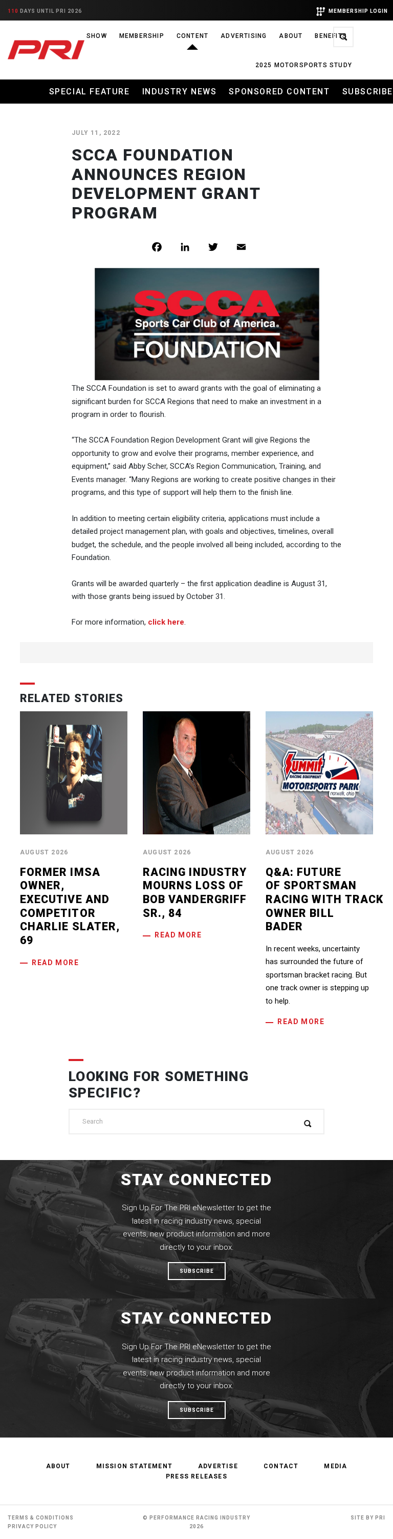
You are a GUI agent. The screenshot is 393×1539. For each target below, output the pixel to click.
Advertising (244, 35)
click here (166, 622)
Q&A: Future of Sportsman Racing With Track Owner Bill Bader (324, 899)
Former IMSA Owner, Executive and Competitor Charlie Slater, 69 (70, 906)
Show (96, 35)
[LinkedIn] (193, 247)
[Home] (46, 50)
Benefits (331, 35)
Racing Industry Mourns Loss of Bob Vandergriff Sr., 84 (195, 893)
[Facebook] (164, 247)
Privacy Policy (32, 1526)
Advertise (218, 1466)
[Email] (249, 247)
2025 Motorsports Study (303, 65)
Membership (141, 35)
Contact (281, 1466)
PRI (380, 1518)
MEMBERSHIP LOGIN (358, 11)
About (290, 35)
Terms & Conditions (41, 1518)
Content (192, 35)
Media (335, 1466)
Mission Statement (134, 1466)
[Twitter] (221, 247)
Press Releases (196, 1476)
